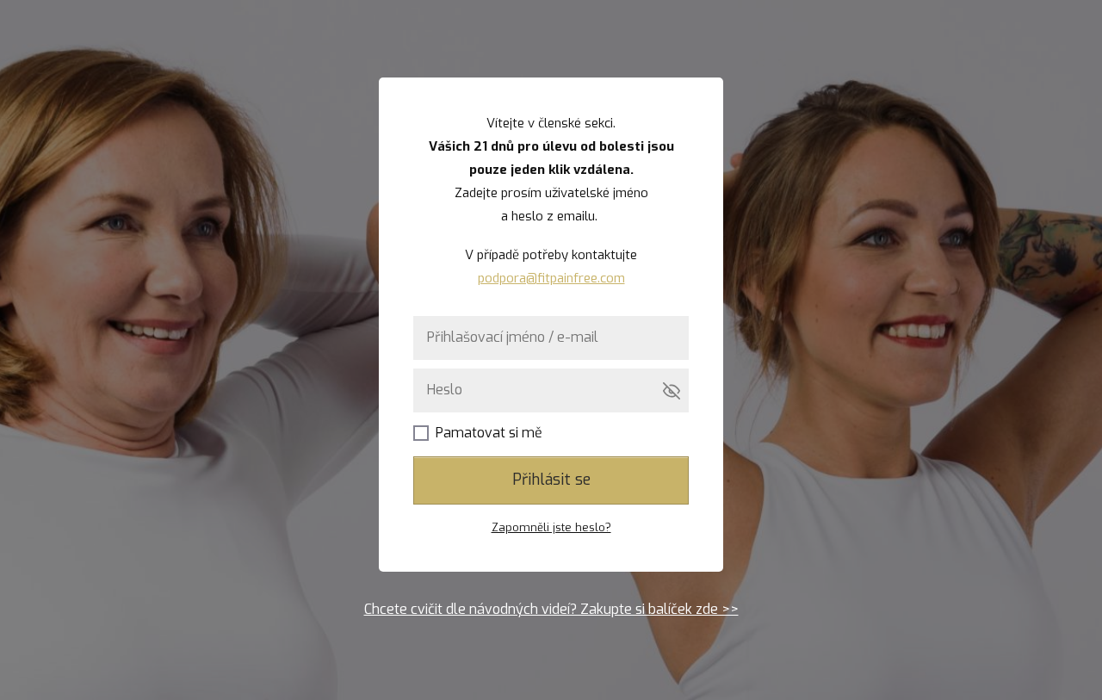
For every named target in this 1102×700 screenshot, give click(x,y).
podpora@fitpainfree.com (551, 278)
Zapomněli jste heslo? (551, 527)
